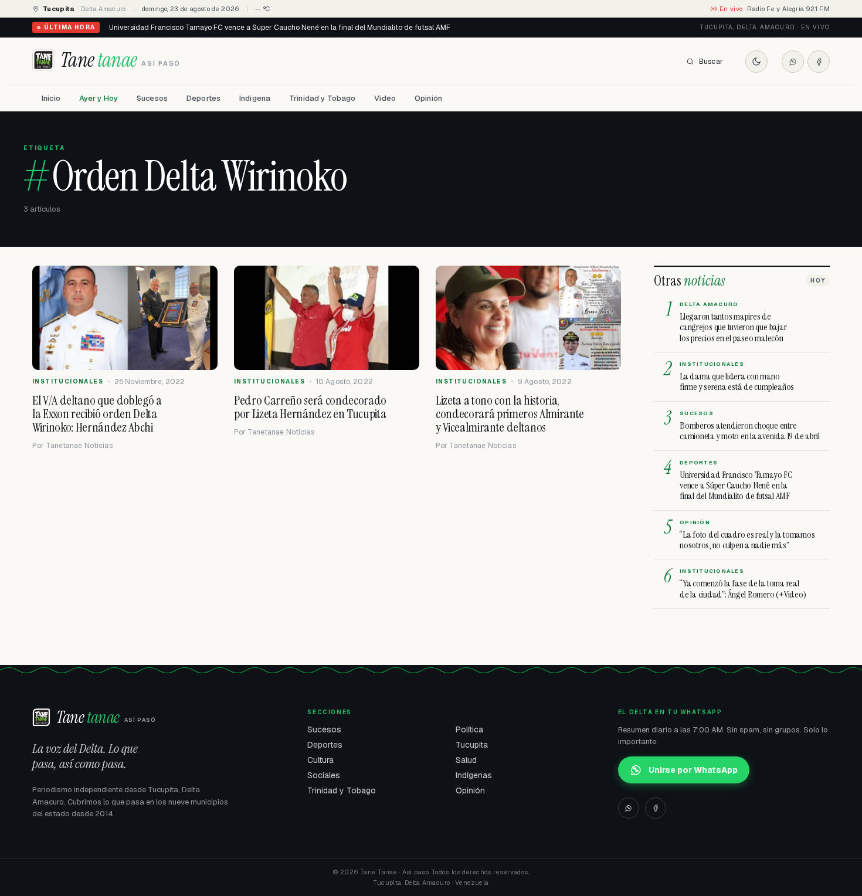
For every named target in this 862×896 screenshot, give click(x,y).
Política (469, 729)
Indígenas (474, 775)
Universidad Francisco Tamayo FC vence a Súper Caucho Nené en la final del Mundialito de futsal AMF (279, 27)
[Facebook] (818, 61)
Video (385, 98)
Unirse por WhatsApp (693, 770)
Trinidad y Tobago (322, 98)
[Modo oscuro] (756, 61)
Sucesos (152, 98)
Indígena (254, 98)
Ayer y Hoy (98, 98)
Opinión (428, 98)
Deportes (203, 98)
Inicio (51, 98)
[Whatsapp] (793, 61)
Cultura (320, 760)
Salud (466, 760)
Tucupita (472, 744)
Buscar (711, 61)
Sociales (323, 775)
